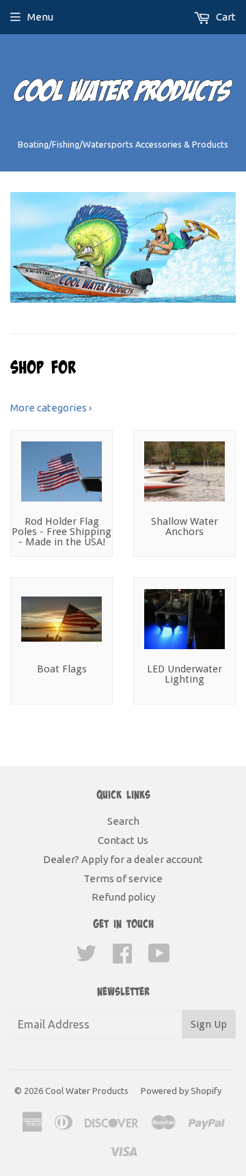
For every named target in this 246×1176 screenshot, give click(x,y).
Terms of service (123, 878)
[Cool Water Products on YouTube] (159, 957)
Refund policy (123, 897)
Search (123, 821)
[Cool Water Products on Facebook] (122, 957)
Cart (225, 17)
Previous (18, 247)
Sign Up (209, 1024)
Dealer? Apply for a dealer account (123, 859)
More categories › (51, 407)
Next (227, 247)
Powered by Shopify (181, 1090)
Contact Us (123, 840)
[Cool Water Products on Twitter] (86, 957)
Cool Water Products (86, 1090)
